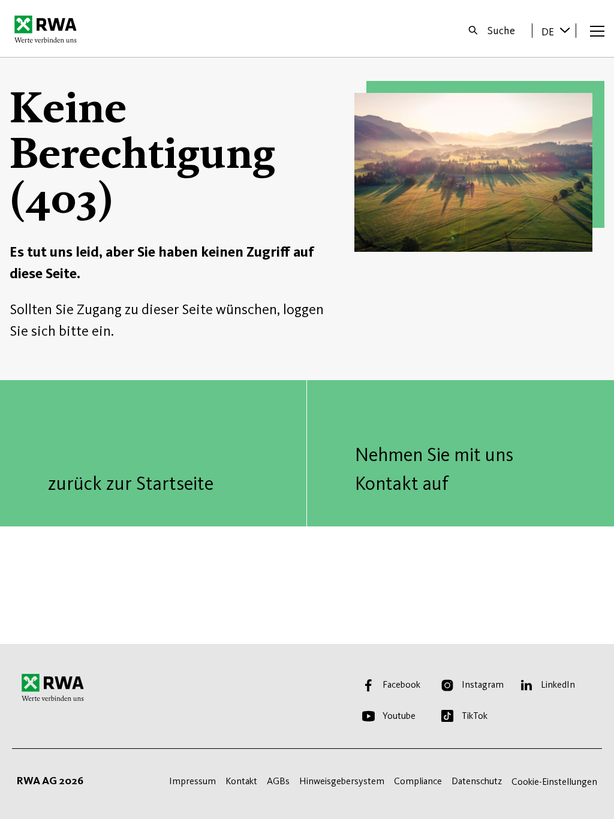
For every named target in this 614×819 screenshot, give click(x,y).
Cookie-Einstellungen (554, 781)
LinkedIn (558, 684)
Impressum (192, 781)
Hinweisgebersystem (341, 781)
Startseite (48, 28)
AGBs (278, 781)
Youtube (399, 715)
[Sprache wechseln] (565, 30)
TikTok (474, 715)
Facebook (401, 684)
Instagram (483, 684)
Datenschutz (477, 781)
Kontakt (241, 781)
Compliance (418, 781)
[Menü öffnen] (597, 30)
